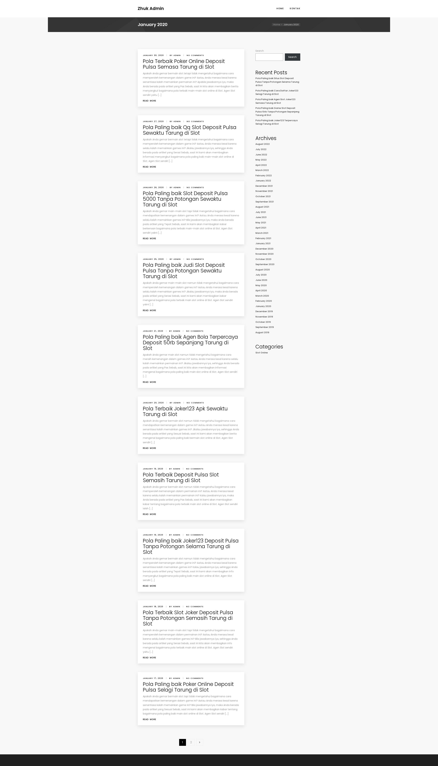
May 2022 (261, 159)
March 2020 (262, 295)
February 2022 (263, 175)
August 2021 (262, 206)
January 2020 (263, 306)
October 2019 (263, 322)
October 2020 (263, 259)
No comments (195, 55)
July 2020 (261, 274)
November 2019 (264, 316)
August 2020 (262, 269)
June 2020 (261, 280)
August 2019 (262, 332)
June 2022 (261, 154)
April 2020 (261, 290)
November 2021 (264, 191)
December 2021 (264, 186)
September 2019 (264, 327)
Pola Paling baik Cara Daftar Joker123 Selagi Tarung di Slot (276, 92)
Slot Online (261, 352)
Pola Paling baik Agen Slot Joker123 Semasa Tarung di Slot (275, 101)
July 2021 (260, 212)
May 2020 (261, 285)
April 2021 (260, 227)
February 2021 (263, 238)
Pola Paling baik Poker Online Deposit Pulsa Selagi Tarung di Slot (188, 686)
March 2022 (262, 170)
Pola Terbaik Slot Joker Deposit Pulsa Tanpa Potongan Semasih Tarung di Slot (188, 618)
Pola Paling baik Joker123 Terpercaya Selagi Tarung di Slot (276, 122)
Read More (149, 100)
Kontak (295, 8)
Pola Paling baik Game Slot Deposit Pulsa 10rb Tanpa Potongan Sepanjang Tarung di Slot (277, 111)
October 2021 (263, 196)
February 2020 (263, 301)
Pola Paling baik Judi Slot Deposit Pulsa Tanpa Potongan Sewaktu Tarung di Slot (184, 270)
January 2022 (263, 180)
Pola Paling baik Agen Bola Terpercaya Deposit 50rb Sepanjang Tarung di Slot (190, 342)
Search (259, 51)
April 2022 (261, 165)
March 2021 (261, 233)
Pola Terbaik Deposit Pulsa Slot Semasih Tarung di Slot (181, 477)
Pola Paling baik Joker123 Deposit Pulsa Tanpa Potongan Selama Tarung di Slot (191, 546)
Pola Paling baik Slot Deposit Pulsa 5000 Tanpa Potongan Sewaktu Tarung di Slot (185, 199)
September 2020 (264, 264)
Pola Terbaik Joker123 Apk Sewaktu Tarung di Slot (185, 411)
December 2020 (264, 248)
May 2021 (260, 222)
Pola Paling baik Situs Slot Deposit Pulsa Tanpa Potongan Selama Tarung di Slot (277, 82)
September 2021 (264, 201)
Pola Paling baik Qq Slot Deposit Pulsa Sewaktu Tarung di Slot (189, 130)
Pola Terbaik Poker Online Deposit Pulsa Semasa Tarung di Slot (184, 64)
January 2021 (262, 243)
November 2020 (264, 254)
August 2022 (262, 144)
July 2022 (260, 149)
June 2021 (261, 217)
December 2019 (264, 311)
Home (280, 8)
